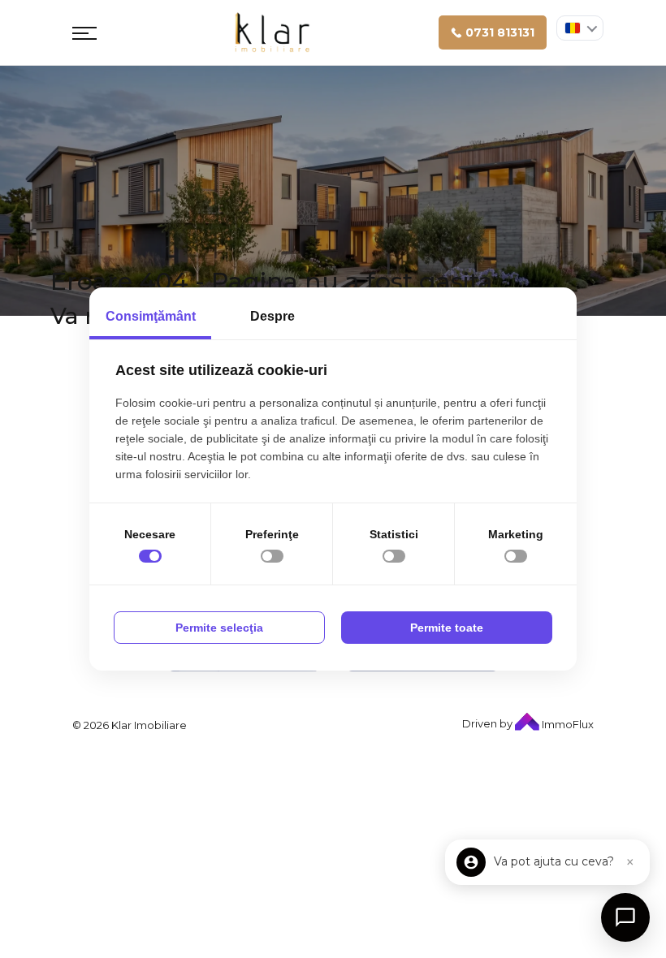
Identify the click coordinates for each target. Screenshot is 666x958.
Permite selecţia (219, 627)
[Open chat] (625, 917)
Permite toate (446, 627)
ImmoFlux (566, 724)
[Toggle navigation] (84, 32)
